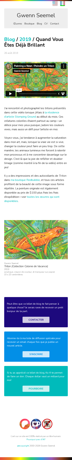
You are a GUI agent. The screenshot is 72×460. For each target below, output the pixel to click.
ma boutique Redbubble (25, 180)
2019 (25, 39)
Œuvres (17, 23)
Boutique (29, 23)
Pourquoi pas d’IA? (36, 439)
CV (46, 23)
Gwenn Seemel (36, 15)
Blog (39, 23)
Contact (54, 23)
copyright (23, 445)
